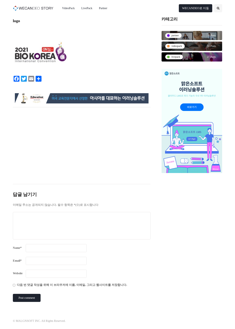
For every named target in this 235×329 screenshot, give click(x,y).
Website (18, 273)
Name (17, 247)
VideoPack (68, 8)
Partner (103, 8)
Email (17, 260)
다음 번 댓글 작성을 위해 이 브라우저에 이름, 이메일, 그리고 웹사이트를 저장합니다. (72, 284)
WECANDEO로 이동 (195, 8)
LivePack (86, 8)
